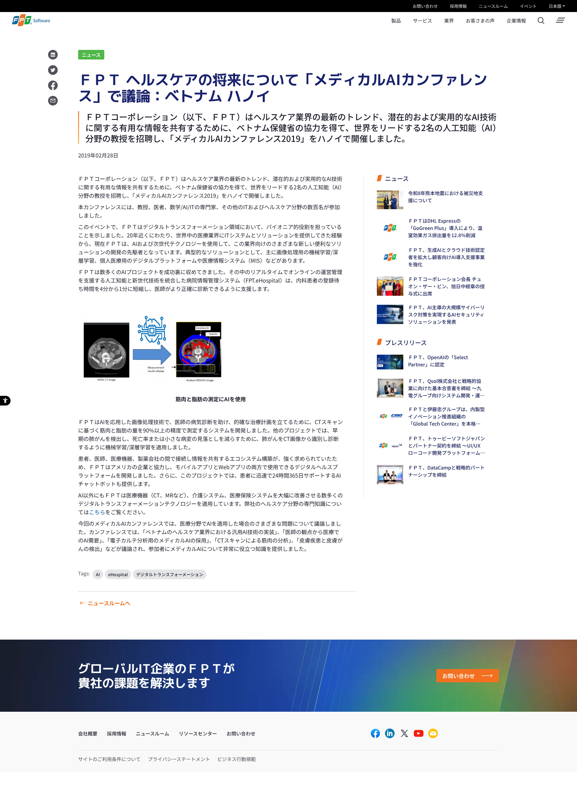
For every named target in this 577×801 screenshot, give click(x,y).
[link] (31, 24)
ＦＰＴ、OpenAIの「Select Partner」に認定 (438, 360)
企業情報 (516, 20)
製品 (396, 20)
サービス (422, 20)
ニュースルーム (493, 6)
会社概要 (87, 733)
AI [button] (98, 574)
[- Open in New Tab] (153, 348)
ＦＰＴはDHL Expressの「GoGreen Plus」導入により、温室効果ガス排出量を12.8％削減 (445, 228)
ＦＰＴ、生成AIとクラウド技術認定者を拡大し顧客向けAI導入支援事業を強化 (446, 257)
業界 (449, 20)
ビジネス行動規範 (236, 759)
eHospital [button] (118, 574)
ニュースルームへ (109, 603)
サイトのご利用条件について (109, 759)
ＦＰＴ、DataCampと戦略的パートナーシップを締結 (446, 471)
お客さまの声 (480, 20)
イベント (528, 6)
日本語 (555, 6)
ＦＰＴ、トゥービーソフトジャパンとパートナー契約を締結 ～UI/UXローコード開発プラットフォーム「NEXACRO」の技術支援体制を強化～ (446, 445)
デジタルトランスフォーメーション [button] (169, 574)
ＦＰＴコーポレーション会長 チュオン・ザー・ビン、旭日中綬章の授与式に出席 (446, 286)
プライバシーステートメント (179, 759)
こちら (97, 512)
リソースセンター (198, 733)
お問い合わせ (425, 6)
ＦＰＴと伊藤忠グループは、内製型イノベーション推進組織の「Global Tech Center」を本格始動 (446, 416)
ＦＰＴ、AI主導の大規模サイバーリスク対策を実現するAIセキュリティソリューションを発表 (446, 314)
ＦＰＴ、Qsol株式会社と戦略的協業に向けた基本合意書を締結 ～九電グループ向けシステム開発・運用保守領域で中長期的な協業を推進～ (446, 388)
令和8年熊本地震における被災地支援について (445, 196)
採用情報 (458, 6)
